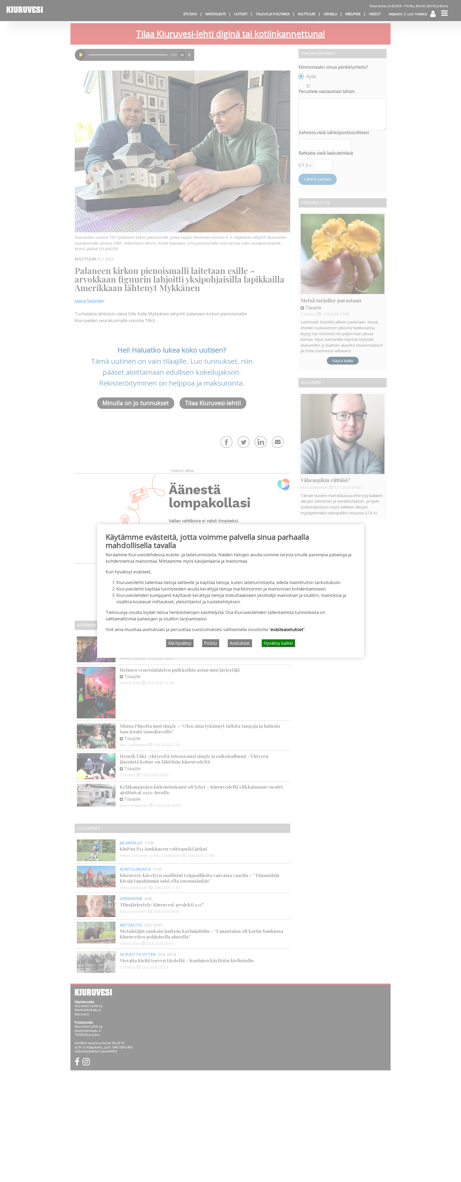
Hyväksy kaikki (278, 643)
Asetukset (240, 643)
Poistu (210, 643)
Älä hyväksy (179, 643)
